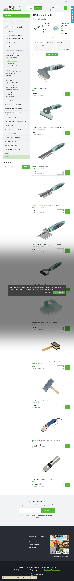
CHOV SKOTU (9, 19)
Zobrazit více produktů (51, 37)
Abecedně (51, 46)
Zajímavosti (32, 547)
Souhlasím (60, 292)
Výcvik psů (8, 76)
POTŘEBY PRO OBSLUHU (13, 130)
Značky (7, 153)
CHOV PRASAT (9, 23)
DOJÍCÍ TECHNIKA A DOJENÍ (13, 108)
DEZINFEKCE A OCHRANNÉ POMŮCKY (13, 113)
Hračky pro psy (10, 85)
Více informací (49, 289)
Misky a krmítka (10, 96)
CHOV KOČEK (9, 101)
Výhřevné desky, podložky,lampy (14, 51)
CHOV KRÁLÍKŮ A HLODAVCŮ (14, 39)
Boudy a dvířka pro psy (12, 78)
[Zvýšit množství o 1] (63, 93)
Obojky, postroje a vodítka (12, 55)
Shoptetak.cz (56, 570)
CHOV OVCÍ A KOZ (10, 31)
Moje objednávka (34, 542)
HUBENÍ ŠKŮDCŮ (10, 141)
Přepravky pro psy (11, 73)
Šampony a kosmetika (13, 68)
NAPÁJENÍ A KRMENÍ (11, 118)
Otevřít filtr (52, 55)
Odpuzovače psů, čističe (12, 90)
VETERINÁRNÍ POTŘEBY (12, 137)
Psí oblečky (9, 94)
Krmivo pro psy (10, 53)
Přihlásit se (48, 510)
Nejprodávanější (39, 46)
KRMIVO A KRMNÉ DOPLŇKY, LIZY (15, 122)
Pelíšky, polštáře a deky (12, 83)
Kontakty (31, 539)
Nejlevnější (50, 42)
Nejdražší (59, 42)
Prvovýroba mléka (34, 544)
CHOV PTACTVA (10, 43)
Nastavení (46, 292)
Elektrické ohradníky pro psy (13, 87)
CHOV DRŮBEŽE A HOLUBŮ (14, 35)
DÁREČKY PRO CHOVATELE (13, 149)
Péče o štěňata (9, 80)
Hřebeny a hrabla (12, 61)
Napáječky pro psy (11, 92)
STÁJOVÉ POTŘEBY (11, 134)
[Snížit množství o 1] (63, 95)
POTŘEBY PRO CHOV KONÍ (13, 27)
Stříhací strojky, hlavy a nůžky (13, 71)
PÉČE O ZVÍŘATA (10, 126)
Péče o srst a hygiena (11, 57)
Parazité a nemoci (12, 65)
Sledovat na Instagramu (61, 556)
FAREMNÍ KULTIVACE (11, 145)
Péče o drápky (11, 63)
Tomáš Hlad (47, 570)
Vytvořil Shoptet (38, 574)
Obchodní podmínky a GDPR (37, 536)
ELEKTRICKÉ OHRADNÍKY (13, 105)
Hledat (37, 8)
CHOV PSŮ (8, 47)
